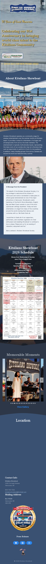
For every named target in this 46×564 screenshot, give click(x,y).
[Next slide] (41, 380)
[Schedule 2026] (23, 308)
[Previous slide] (4, 380)
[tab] (11, 403)
